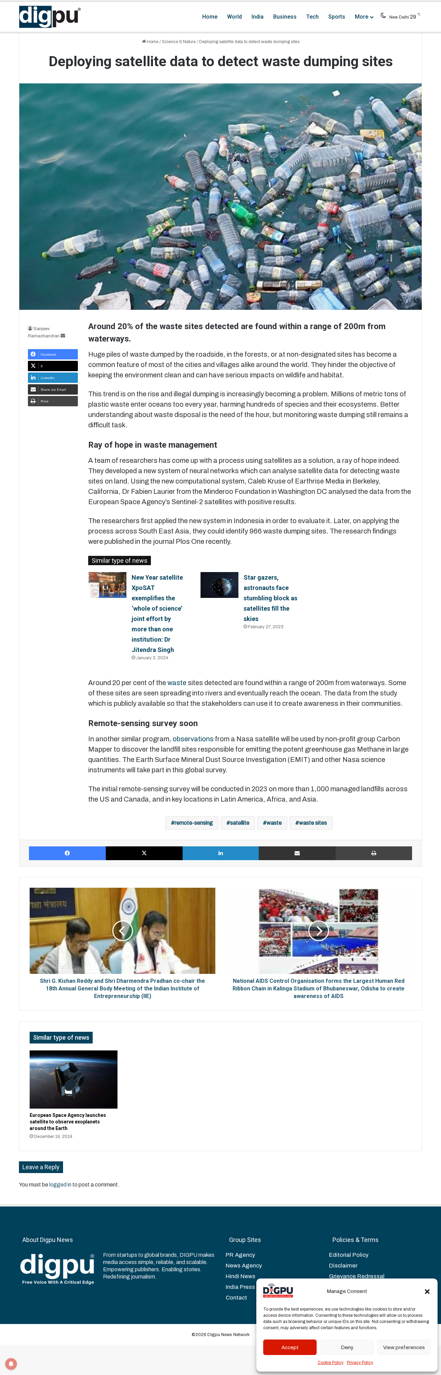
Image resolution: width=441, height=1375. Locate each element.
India (258, 16)
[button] (427, 1291)
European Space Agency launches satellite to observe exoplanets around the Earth (68, 1121)
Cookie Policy (330, 1362)
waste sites (313, 823)
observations (193, 739)
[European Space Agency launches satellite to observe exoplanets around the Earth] (73, 1079)
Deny (347, 1347)
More (361, 16)
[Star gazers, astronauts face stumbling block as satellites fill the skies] (219, 585)
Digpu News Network (228, 1334)
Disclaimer (343, 1265)
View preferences (404, 1347)
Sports (336, 16)
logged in (60, 1185)
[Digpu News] (50, 17)
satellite (239, 823)
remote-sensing (194, 823)
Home (209, 16)
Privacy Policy (360, 1362)
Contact (236, 1297)
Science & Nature (179, 41)
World (234, 16)
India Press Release (252, 1287)
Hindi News (240, 1276)
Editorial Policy (348, 1255)
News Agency (244, 1265)
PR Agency (240, 1255)
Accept (290, 1347)
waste (177, 682)
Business (285, 16)
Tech (312, 16)
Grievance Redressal (356, 1276)
